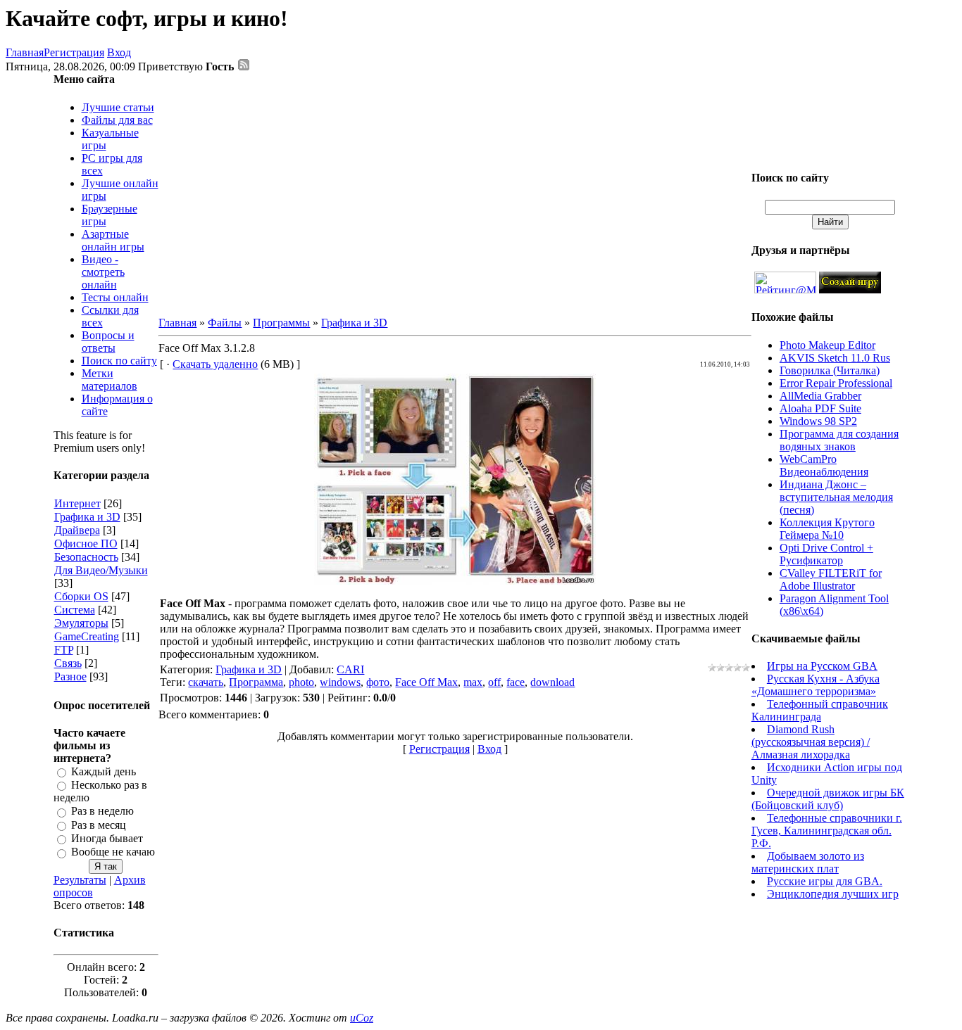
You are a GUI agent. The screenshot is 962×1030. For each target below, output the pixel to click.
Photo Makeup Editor (827, 345)
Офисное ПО (86, 543)
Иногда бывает (107, 838)
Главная (25, 52)
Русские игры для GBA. (824, 881)
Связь (68, 663)
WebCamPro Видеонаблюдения (824, 465)
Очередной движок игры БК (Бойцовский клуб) (827, 799)
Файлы (225, 323)
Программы (281, 323)
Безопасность (86, 557)
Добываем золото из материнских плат (807, 862)
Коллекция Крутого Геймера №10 (827, 528)
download (552, 682)
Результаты (80, 880)
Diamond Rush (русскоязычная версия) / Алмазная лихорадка (810, 742)
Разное (70, 676)
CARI (350, 669)
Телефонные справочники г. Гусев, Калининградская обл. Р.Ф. (826, 830)
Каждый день (103, 771)
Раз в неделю (102, 812)
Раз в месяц (98, 825)
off (494, 682)
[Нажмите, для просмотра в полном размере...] (455, 581)
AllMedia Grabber (820, 396)
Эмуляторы (81, 623)
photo (301, 682)
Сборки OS (81, 596)
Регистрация (74, 52)
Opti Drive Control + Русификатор (826, 554)
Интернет (77, 503)
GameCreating (86, 636)
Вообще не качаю (113, 852)
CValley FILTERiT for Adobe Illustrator (831, 579)
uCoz (361, 1018)
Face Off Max (426, 682)
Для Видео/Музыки (101, 570)
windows (340, 682)
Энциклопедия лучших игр (833, 894)
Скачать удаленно (215, 364)
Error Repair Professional (836, 383)
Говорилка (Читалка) (830, 370)
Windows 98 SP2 (818, 421)
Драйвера (77, 530)
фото (377, 682)
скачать (205, 682)
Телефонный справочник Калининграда (819, 710)
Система (74, 610)
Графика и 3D (87, 517)
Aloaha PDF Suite (820, 408)
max (472, 682)
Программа (256, 682)
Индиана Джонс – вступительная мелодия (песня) (836, 497)
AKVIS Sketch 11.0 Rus (835, 358)
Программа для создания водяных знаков (839, 440)
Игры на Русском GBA (822, 666)
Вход (119, 52)
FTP (63, 650)
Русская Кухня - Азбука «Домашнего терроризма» (815, 685)
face (515, 682)
